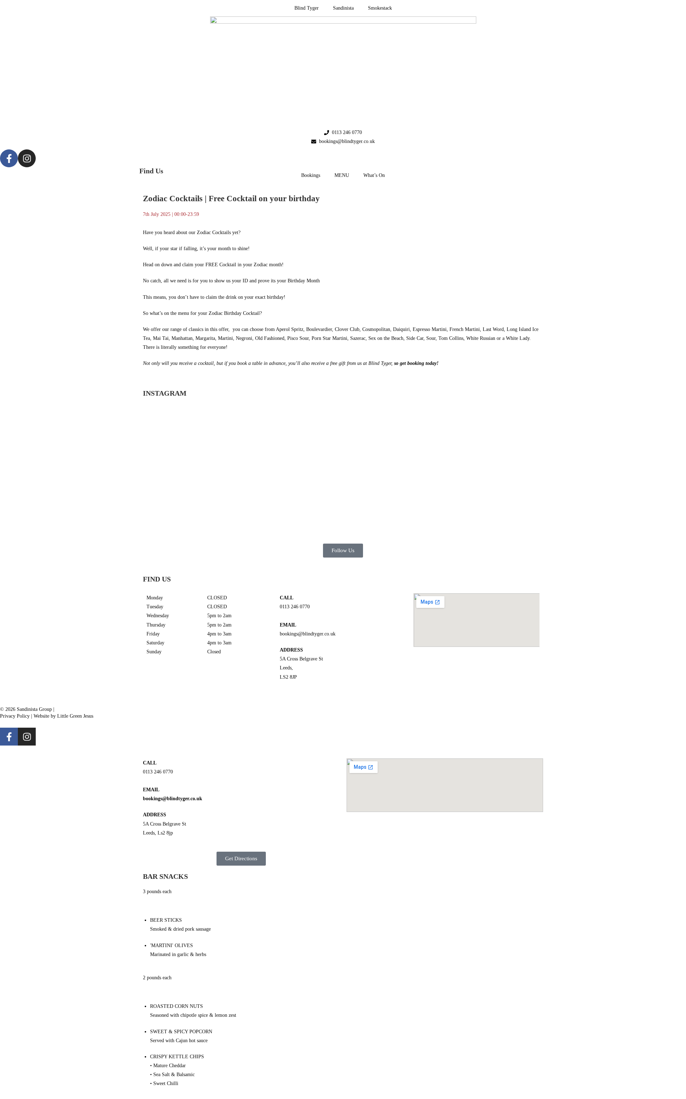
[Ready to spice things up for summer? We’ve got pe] (184, 439)
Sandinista (343, 8)
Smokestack (380, 8)
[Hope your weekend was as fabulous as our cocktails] (264, 443)
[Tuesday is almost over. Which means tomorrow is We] (502, 443)
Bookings (310, 175)
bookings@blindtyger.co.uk (307, 634)
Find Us (151, 171)
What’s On (374, 175)
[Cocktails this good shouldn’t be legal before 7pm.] (422, 452)
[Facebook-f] (9, 158)
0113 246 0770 (295, 606)
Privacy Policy (15, 716)
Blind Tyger (306, 8)
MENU (341, 175)
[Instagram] (27, 158)
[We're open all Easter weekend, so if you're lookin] (343, 470)
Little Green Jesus (75, 716)
